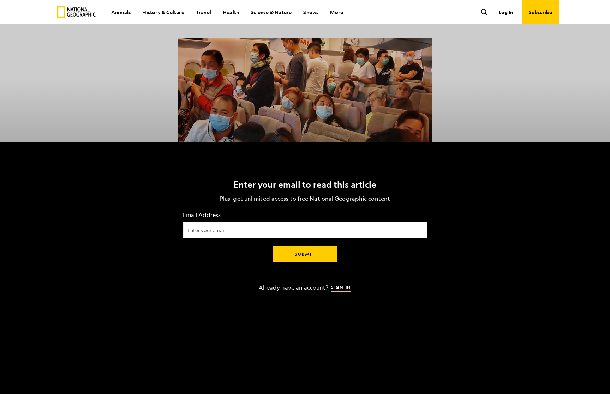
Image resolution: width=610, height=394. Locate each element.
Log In (505, 12)
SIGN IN (341, 287)
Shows (310, 12)
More (336, 12)
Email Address (202, 214)
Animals (121, 12)
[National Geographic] (76, 12)
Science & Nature (271, 12)
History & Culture (163, 12)
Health (231, 12)
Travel (203, 12)
